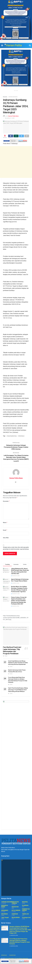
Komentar (6, 501)
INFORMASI (4, 914)
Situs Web (6, 537)
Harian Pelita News (13, 116)
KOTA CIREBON (16, 910)
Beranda (5, 96)
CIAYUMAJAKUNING (12, 96)
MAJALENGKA (16, 917)
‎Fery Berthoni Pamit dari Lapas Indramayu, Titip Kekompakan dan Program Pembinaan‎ (12, 650)
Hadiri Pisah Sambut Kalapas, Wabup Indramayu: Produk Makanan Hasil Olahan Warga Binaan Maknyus (18, 689)
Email (5, 530)
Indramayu (21, 436)
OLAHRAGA (25, 905)
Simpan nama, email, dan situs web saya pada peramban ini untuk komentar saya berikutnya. (16, 548)
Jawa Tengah (5, 917)
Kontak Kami (12, 955)
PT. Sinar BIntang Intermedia (21, 958)
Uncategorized (26, 917)
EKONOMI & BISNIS (4, 906)
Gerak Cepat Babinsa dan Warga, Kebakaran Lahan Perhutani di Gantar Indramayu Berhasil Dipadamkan (18, 662)
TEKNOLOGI (25, 914)
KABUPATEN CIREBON (15, 902)
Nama (5, 522)
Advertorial (4, 955)
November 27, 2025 (9, 118)
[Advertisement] (16, 162)
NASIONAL (25, 902)
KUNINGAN (15, 914)
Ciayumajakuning (11, 436)
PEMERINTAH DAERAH (26, 909)
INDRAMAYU (4, 910)
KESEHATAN (15, 906)
